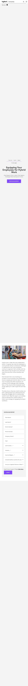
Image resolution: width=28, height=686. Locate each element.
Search (23, 2)
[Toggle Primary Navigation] (26, 1)
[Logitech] (9, 1)
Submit (8, 472)
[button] (5, 5)
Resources (10, 160)
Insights (15, 160)
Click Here (20, 469)
